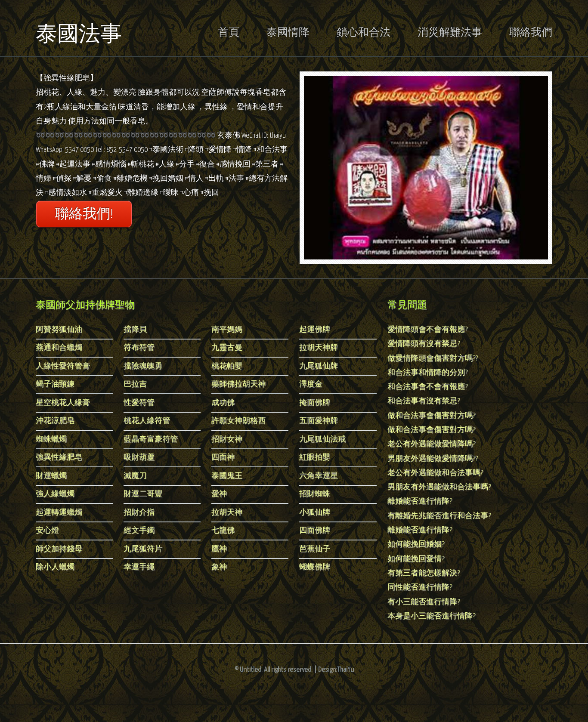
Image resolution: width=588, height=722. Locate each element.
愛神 (219, 494)
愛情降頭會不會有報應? (427, 329)
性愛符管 (139, 403)
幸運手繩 (139, 567)
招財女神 (226, 439)
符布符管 (139, 348)
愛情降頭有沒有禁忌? (423, 344)
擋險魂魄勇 (143, 366)
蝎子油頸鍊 (55, 384)
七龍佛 (223, 530)
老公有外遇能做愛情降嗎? (431, 444)
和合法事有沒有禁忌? (423, 401)
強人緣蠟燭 (55, 494)
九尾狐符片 (143, 549)
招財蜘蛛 (314, 494)
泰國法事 (79, 34)
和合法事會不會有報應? (427, 387)
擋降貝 (135, 329)
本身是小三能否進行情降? (431, 616)
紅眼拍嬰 (314, 457)
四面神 (223, 457)
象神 (219, 567)
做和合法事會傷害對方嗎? (431, 416)
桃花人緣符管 (147, 421)
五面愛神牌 (318, 421)
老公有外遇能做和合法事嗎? (435, 473)
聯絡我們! (84, 214)
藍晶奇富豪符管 (151, 439)
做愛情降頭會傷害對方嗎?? (432, 358)
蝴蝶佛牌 (314, 567)
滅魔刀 (135, 476)
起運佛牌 (314, 329)
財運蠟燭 (51, 476)
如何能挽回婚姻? (415, 544)
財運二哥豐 (143, 494)
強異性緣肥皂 (59, 457)
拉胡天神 (226, 512)
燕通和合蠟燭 (59, 348)
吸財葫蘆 (139, 457)
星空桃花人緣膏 (63, 403)
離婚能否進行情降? (419, 501)
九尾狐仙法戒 (322, 439)
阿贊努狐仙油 (59, 329)
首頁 (228, 33)
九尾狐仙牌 (318, 366)
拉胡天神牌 (318, 348)
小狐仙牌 (314, 512)
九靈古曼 (226, 348)
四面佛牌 (314, 530)
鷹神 (219, 549)
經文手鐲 (139, 530)
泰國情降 (287, 33)
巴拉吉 (135, 384)
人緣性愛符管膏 (63, 366)
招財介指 (139, 512)
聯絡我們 (530, 33)
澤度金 (310, 384)
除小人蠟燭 (55, 567)
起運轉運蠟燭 (59, 512)
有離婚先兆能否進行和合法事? (439, 516)
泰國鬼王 (226, 476)
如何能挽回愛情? (415, 559)
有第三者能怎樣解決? (423, 573)
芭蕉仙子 (314, 549)
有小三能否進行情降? (423, 602)
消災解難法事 (450, 33)
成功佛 (223, 403)
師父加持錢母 (59, 549)
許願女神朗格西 (238, 421)
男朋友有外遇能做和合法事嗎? (439, 487)
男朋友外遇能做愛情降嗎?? (432, 459)
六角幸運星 (318, 476)
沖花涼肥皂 (55, 421)
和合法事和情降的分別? (427, 372)
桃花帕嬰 (226, 366)
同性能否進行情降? (419, 587)
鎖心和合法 (363, 33)
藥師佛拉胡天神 (238, 384)
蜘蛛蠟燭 (51, 439)
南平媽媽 (226, 329)
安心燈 (47, 530)
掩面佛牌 (314, 403)
